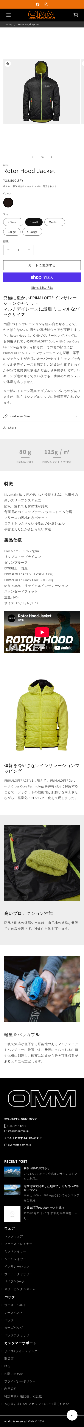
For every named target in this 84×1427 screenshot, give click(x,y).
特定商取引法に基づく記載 (23, 1396)
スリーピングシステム (20, 1289)
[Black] (8, 202)
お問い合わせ (13, 1374)
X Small (13, 222)
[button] (75, 15)
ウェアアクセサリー (18, 1274)
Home (8, 24)
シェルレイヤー (15, 1259)
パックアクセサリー (18, 1335)
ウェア (9, 1228)
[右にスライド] (51, 157)
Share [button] (12, 428)
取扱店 (9, 1358)
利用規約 (10, 1389)
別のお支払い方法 (42, 287)
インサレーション (17, 1266)
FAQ (7, 1366)
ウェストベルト (15, 1305)
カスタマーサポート (20, 1343)
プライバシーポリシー (20, 1381)
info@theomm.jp (18, 1130)
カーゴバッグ (13, 1328)
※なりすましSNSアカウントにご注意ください (36, 1404)
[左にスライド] (32, 157)
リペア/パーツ (14, 1281)
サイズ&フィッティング (21, 1351)
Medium (55, 222)
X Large (32, 232)
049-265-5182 (18, 1125)
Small (34, 222)
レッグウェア (13, 1236)
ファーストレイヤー (18, 1244)
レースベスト (13, 1313)
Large (12, 232)
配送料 (16, 186)
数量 (6, 241)
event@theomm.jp (19, 1144)
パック (9, 1297)
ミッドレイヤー (15, 1251)
